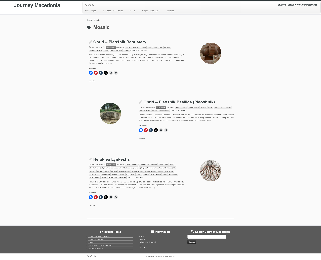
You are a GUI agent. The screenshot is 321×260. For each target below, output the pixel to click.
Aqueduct (154, 165)
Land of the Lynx (94, 174)
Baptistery (135, 47)
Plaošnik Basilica (164, 110)
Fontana (99, 171)
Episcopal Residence (165, 168)
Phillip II (158, 174)
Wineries (171, 10)
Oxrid (160, 47)
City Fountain (105, 168)
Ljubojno (91, 242)
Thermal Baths (112, 178)
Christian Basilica (194, 107)
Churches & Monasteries (113, 10)
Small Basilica (173, 174)
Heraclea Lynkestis (137, 171)
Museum (146, 174)
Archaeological (91, 10)
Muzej (152, 174)
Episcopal (142, 168)
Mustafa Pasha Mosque (96, 248)
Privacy (141, 245)
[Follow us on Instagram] (94, 5)
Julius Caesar (169, 171)
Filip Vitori (92, 171)
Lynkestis (121, 174)
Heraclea (114, 171)
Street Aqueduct (94, 178)
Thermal (103, 178)
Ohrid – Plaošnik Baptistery (119, 42)
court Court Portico (122, 168)
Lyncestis (114, 174)
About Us (141, 236)
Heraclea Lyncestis (124, 171)
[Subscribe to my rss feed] (86, 5)
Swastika (126, 50)
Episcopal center (152, 168)
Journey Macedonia (37, 5)
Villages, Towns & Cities (151, 10)
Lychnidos (143, 47)
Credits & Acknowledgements (147, 242)
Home (89, 20)
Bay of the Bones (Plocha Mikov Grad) (100, 245)
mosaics (139, 174)
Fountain (106, 171)
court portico (134, 168)
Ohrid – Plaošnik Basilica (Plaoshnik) (179, 102)
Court (113, 168)
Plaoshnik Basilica (145, 110)
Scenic (132, 10)
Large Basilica (105, 174)
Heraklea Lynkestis (111, 159)
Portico (165, 174)
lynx (127, 174)
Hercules (160, 171)
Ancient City (135, 165)
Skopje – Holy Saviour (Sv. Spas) (99, 236)
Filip (174, 168)
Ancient (128, 47)
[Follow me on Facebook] (90, 5)
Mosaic (150, 47)
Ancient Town (145, 165)
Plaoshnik (167, 47)
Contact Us (142, 239)
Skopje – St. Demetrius (96, 239)
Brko (145, 50)
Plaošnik (106, 50)
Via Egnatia (122, 178)
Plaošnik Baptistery (116, 50)
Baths (171, 165)
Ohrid (155, 47)
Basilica (184, 107)
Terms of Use (143, 248)
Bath (166, 165)
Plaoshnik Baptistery (96, 50)
